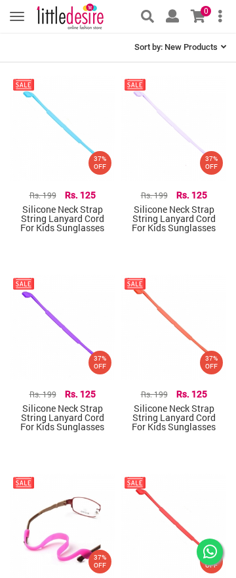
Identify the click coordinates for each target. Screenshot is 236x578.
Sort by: (176, 47)
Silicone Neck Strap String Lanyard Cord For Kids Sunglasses (62, 218)
